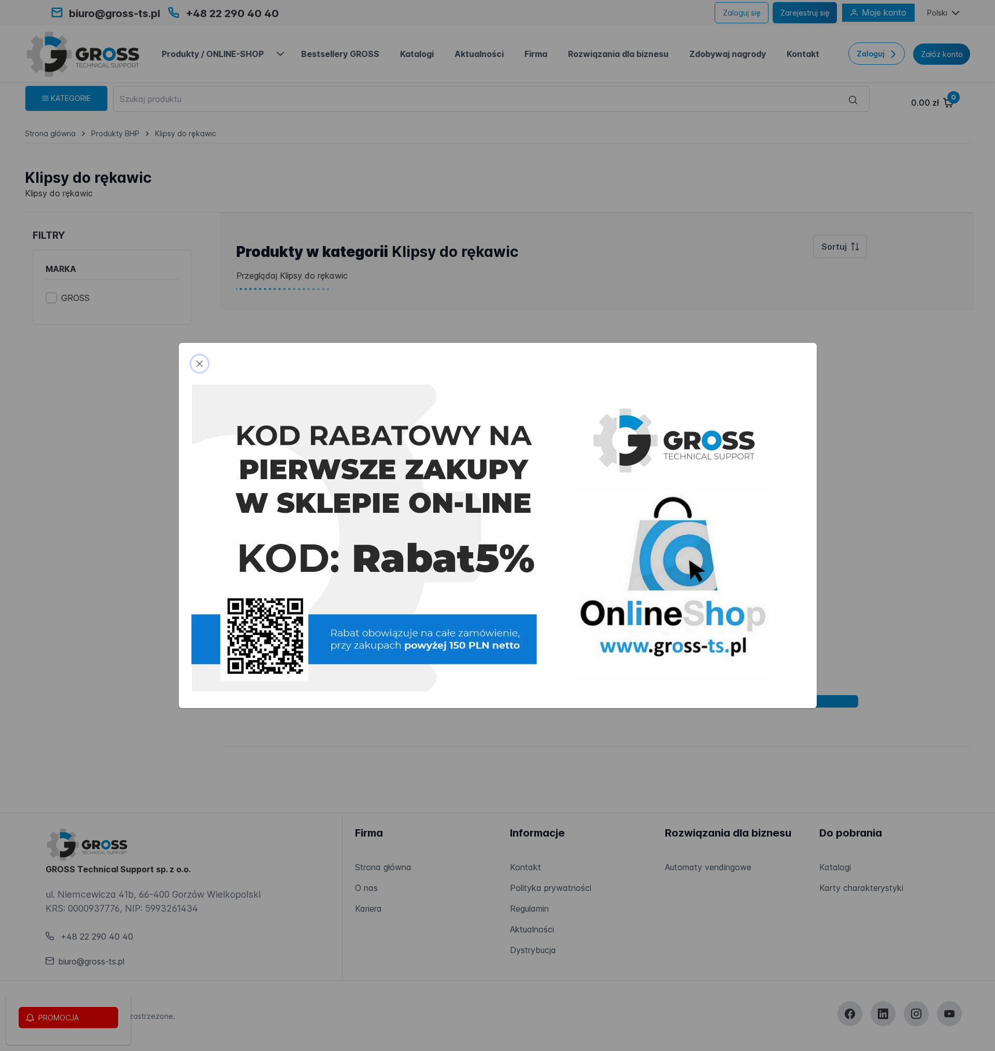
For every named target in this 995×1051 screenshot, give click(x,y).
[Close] (199, 363)
